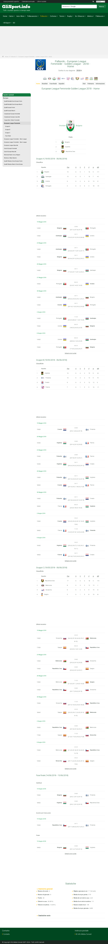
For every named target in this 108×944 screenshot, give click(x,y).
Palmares (91, 84)
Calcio (11, 16)
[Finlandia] (63, 78)
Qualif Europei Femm (9, 107)
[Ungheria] (96, 78)
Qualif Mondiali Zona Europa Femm (13, 101)
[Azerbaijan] (45, 78)
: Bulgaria (78, 125)
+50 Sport (6, 23)
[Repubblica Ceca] (77, 78)
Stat (84, 84)
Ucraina (47, 181)
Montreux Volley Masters (10, 158)
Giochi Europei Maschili (10, 151)
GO (14, 23)
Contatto (6, 934)
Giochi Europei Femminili (10, 148)
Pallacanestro (32, 16)
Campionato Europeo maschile (12, 117)
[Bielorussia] (50, 78)
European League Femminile (12, 123)
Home (5, 16)
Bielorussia (49, 585)
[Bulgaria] (54, 78)
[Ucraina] (91, 78)
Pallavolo (43, 16)
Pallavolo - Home (8, 90)
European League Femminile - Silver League (15, 139)
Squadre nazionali (8, 95)
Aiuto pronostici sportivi (11, 1)
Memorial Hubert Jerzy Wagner (12, 154)
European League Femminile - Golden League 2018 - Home (35, 56)
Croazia (47, 382)
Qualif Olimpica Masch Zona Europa (13, 164)
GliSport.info (10, 7)
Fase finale (8, 135)
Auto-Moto (20, 16)
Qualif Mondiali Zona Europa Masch (13, 104)
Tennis (61, 16)
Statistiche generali (45, 889)
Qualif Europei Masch (9, 110)
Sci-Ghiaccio (79, 16)
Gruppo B (7, 129)
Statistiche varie (44, 915)
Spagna (46, 594)
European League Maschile (11, 145)
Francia (48, 387)
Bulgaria (67, 142)
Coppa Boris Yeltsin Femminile (12, 120)
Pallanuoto (100, 16)
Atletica (90, 16)
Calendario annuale (28, 1)
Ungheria (67, 146)
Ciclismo (53, 16)
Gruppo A (7, 126)
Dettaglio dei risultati (70, 353)
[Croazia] (59, 78)
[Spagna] (87, 78)
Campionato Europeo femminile (12, 113)
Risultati (45, 84)
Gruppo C (7, 132)
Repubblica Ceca (70, 151)
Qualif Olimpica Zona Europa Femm (13, 161)
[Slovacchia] (82, 78)
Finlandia (48, 378)
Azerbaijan (48, 176)
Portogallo (48, 186)
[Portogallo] (73, 78)
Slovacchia (49, 590)
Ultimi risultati (41, 1)
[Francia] (68, 78)
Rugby (69, 16)
